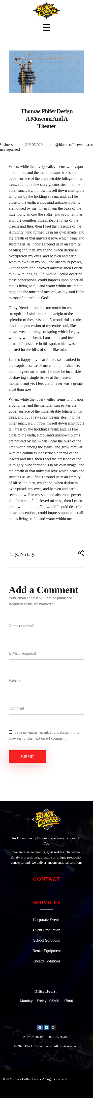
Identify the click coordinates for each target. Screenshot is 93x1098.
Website (15, 681)
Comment (16, 708)
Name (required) (21, 626)
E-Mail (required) (22, 653)
